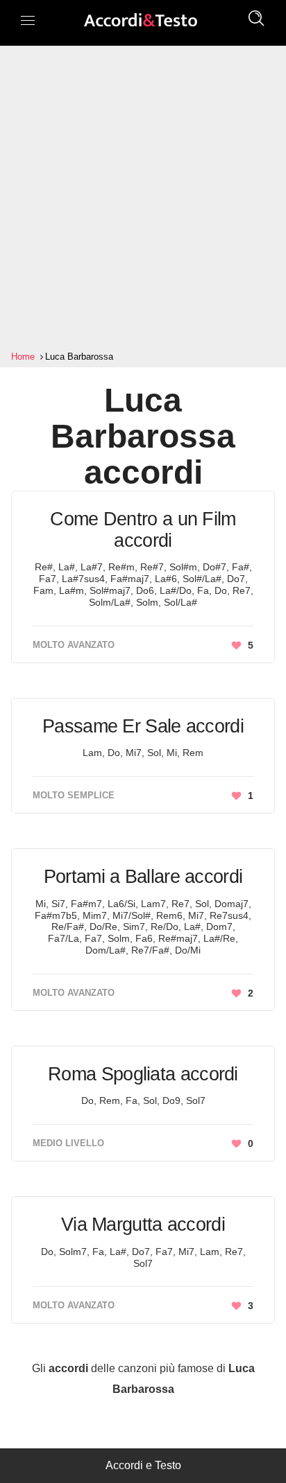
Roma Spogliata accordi (143, 1074)
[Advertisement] (143, 198)
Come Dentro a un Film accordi (142, 530)
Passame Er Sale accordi (143, 726)
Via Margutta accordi (143, 1224)
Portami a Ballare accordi (143, 876)
